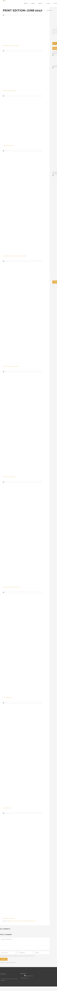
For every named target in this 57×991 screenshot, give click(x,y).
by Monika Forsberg (8, 145)
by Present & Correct (11, 587)
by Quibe (9, 90)
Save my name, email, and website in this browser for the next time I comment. (18, 955)
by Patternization (7, 697)
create (8, 920)
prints (35, 920)
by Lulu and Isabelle (11, 45)
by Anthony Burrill (11, 366)
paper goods (25, 920)
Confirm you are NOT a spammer (8, 962)
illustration (16, 920)
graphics (11, 920)
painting (20, 920)
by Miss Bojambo (9, 918)
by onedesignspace (9, 476)
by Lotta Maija (7, 807)
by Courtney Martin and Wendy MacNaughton (14, 255)
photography (30, 920)
